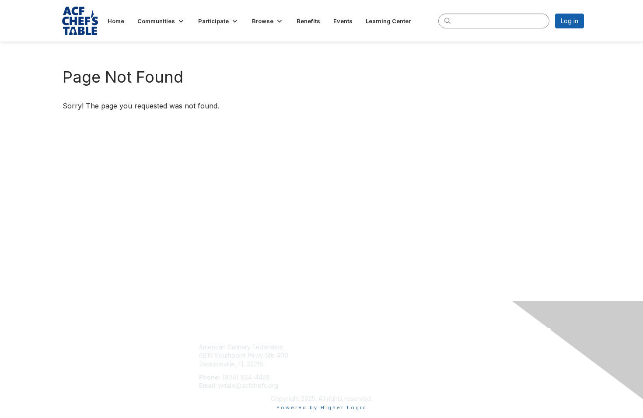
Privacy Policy (471, 355)
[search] (447, 21)
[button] (161, 21)
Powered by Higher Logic (321, 407)
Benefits (337, 355)
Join (331, 347)
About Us (464, 347)
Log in (569, 20)
